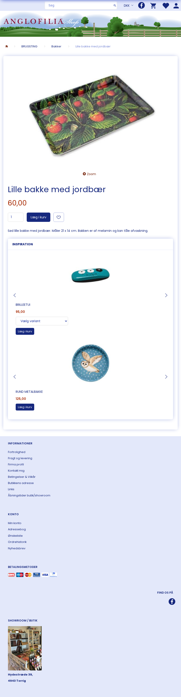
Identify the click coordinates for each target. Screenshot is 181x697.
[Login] (176, 5)
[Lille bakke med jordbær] (90, 112)
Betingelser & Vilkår (22, 477)
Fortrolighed (16, 452)
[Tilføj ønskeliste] (58, 217)
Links (11, 489)
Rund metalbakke (29, 391)
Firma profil (16, 464)
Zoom (91, 174)
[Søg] (115, 5)
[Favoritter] (165, 5)
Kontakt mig (16, 470)
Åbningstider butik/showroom (29, 495)
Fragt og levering (20, 458)
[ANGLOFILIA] (90, 23)
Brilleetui (23, 304)
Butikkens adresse (21, 483)
